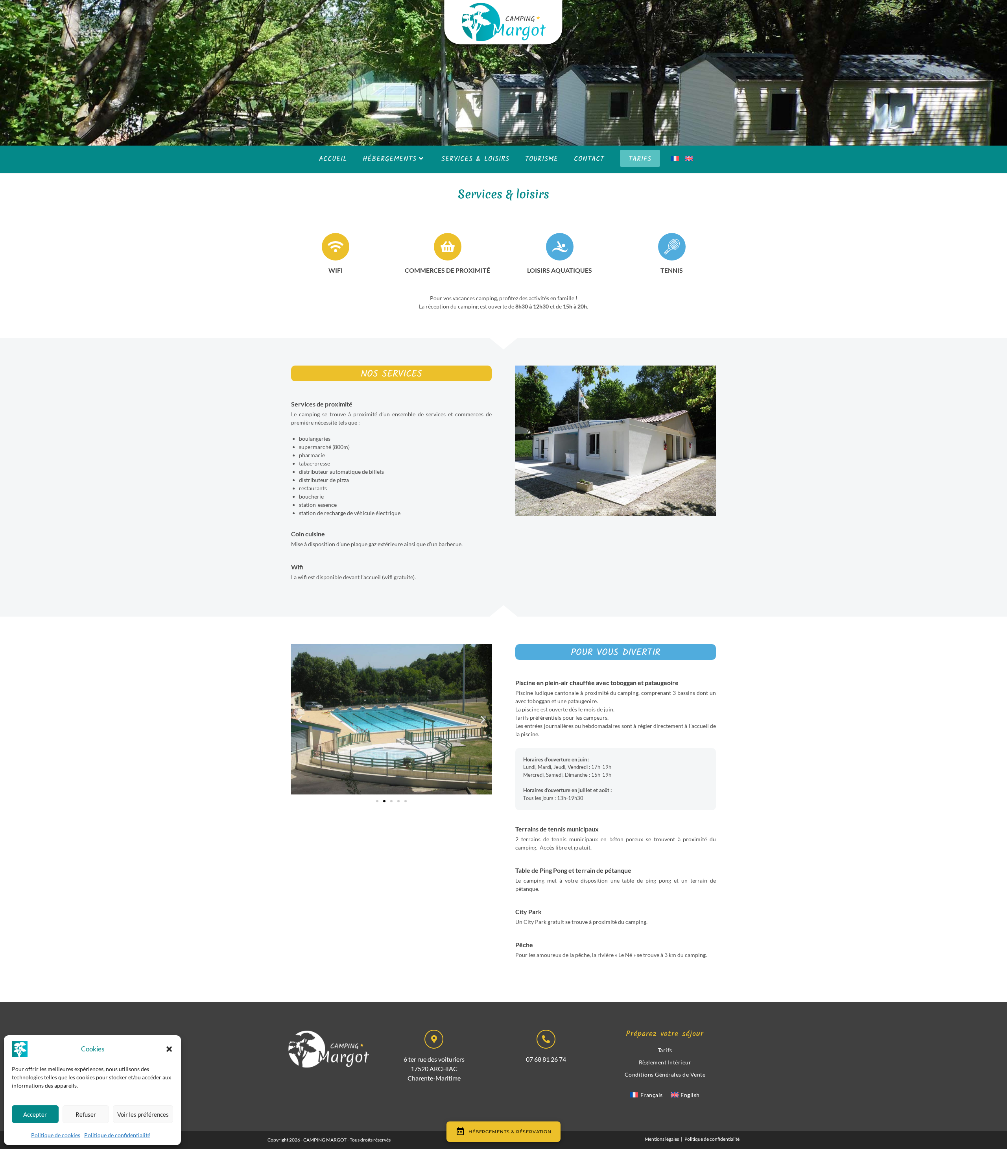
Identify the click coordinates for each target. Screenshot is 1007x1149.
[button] (169, 1049)
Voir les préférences (143, 1114)
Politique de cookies (55, 1135)
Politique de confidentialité (117, 1135)
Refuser (86, 1114)
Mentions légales (662, 1139)
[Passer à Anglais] (689, 159)
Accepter (35, 1114)
